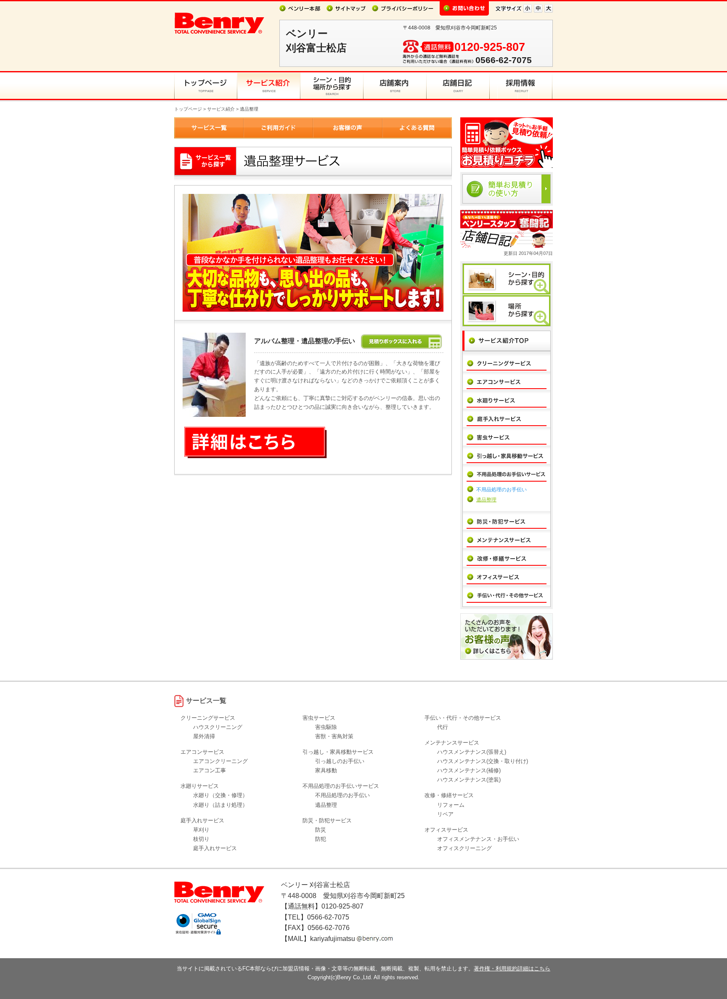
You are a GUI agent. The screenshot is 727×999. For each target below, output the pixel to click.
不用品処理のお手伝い (501, 490)
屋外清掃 (204, 736)
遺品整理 (486, 500)
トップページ (188, 108)
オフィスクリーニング (464, 848)
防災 (320, 830)
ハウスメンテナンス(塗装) (469, 779)
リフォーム (450, 805)
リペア (445, 814)
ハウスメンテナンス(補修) (469, 770)
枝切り (201, 839)
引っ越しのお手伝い (339, 761)
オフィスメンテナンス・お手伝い (478, 839)
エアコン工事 (209, 770)
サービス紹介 (221, 108)
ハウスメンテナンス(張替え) (471, 752)
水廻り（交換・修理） (220, 795)
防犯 (320, 839)
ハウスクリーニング (217, 727)
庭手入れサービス (215, 848)
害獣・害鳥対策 (334, 736)
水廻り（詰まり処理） (220, 805)
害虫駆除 (326, 727)
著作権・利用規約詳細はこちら (512, 968)
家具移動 (326, 770)
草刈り (201, 830)
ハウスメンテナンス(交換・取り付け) (482, 761)
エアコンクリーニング (220, 761)
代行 (442, 727)
